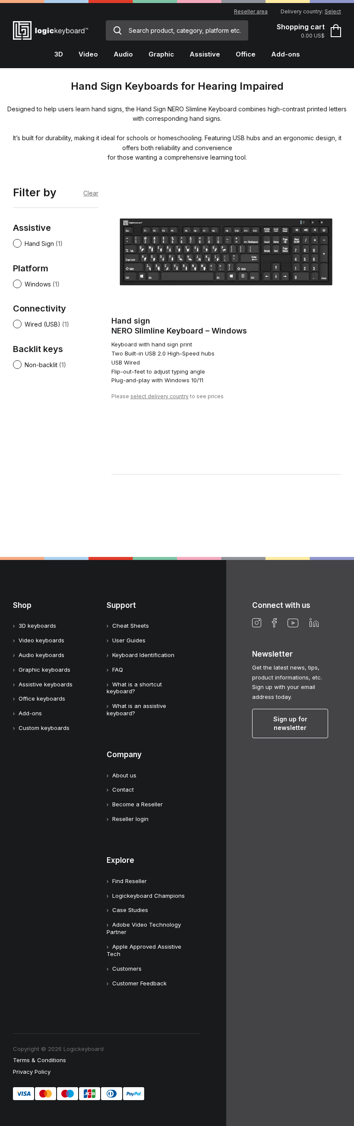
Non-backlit (41, 364)
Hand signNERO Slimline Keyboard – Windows (179, 325)
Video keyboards (41, 640)
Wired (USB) (42, 324)
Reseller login (130, 818)
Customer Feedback (139, 983)
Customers (127, 968)
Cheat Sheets (130, 625)
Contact (123, 789)
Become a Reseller (137, 804)
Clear (90, 193)
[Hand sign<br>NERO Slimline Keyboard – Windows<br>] (226, 246)
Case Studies (130, 909)
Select (333, 11)
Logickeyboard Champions (148, 895)
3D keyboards (37, 625)
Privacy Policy (32, 1071)
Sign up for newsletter (290, 723)
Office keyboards (42, 698)
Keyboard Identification (143, 654)
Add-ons (30, 713)
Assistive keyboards (46, 684)
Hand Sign (39, 243)
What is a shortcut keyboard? (134, 688)
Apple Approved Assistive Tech (144, 950)
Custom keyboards (44, 727)
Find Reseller (129, 881)
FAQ (117, 669)
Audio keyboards (41, 654)
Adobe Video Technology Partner (144, 928)
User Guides (128, 640)
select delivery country (159, 396)
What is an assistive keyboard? (136, 709)
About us (124, 775)
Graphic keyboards (44, 669)
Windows (38, 284)
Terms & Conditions (39, 1060)
